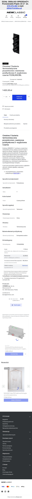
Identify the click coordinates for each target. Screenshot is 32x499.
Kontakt (5, 467)
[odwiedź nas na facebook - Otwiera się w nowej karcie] (2, 491)
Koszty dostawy (7, 448)
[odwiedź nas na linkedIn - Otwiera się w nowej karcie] (8, 491)
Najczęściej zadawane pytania (10, 428)
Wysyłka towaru (7, 441)
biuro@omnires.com (8, 294)
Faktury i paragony (7, 445)
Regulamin (5, 419)
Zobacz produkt (16, 400)
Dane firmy (5, 423)
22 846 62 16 (6, 293)
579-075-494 (12, 6)
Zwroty (4, 443)
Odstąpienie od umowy (9, 426)
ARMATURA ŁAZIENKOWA (20, 21)
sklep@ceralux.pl (14, 8)
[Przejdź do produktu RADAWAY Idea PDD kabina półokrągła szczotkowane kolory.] (16, 379)
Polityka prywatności (8, 421)
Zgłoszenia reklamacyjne (9, 434)
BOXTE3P (16, 173)
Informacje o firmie (7, 472)
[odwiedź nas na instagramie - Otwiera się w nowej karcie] (5, 491)
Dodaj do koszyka (19, 97)
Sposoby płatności (8, 450)
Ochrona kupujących (8, 474)
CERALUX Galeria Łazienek (7, 21)
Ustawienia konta (7, 459)
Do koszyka (14, 354)
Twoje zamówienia (7, 456)
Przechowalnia (6, 461)
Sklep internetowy (14, 497)
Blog (4, 470)
